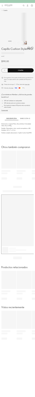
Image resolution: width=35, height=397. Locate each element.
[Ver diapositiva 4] (21, 42)
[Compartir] (28, 48)
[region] (17, 29)
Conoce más (4, 110)
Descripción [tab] (11, 118)
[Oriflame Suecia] (8, 5)
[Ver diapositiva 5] (25, 42)
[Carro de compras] (32, 5)
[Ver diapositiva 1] (10, 42)
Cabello (5, 10)
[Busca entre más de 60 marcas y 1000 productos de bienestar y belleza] (23, 5)
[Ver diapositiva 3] (17, 42)
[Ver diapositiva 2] (13, 42)
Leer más (27, 84)
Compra (20, 70)
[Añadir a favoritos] (32, 48)
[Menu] (2, 6)
